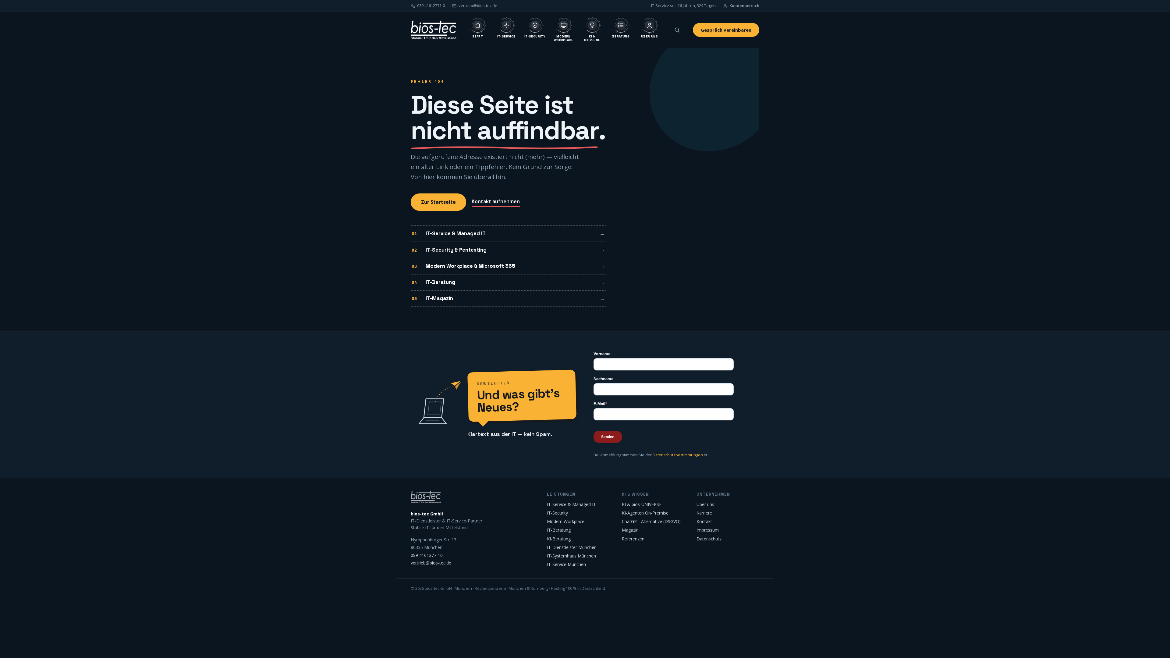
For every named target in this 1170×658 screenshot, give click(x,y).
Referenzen (633, 539)
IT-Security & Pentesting (456, 249)
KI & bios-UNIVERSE (641, 504)
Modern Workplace (565, 521)
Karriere (704, 513)
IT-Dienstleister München (572, 547)
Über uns (705, 504)
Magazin (630, 530)
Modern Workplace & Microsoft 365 (470, 266)
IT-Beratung (440, 282)
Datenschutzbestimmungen (678, 455)
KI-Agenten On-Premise (645, 513)
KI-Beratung (559, 539)
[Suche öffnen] (677, 30)
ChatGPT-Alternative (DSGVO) (651, 521)
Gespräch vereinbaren (726, 30)
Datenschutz (709, 539)
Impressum (708, 530)
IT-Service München (566, 564)
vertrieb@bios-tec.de (431, 563)
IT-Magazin (439, 298)
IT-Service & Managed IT (456, 233)
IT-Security (557, 513)
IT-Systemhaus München (571, 556)
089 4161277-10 (427, 555)
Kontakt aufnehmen (496, 201)
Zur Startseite (438, 202)
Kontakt (704, 521)
